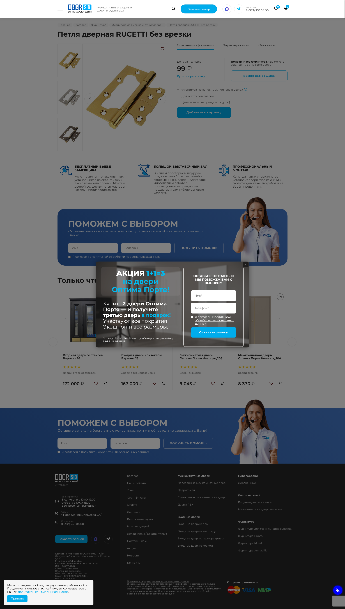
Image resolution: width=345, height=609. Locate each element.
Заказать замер (199, 9)
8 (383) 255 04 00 (257, 10)
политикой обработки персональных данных (214, 320)
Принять (17, 598)
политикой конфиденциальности (43, 592)
